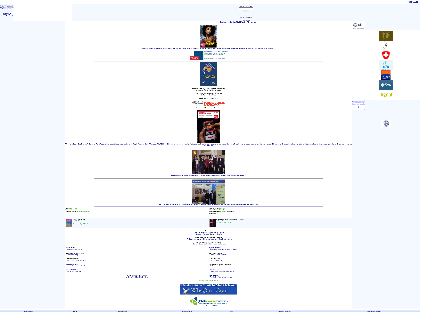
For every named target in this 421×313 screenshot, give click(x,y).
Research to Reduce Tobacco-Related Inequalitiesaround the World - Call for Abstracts (208, 89)
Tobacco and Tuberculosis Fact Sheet (208, 108)
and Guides (230, 211)
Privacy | (75, 311)
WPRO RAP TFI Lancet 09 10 (208, 98)
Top (66, 208)
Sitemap (119, 311)
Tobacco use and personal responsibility (208, 94)
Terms (125, 311)
